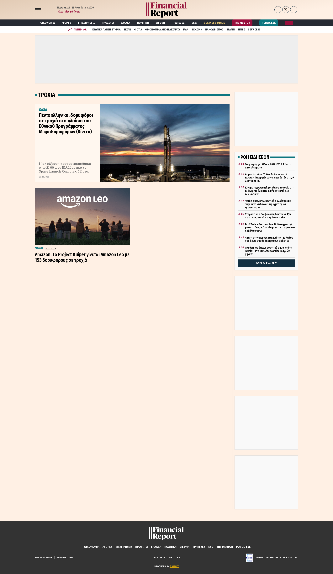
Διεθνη (160, 22)
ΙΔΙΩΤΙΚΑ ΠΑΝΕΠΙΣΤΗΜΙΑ (106, 29)
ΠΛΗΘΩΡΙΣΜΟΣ (214, 29)
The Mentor (242, 22)
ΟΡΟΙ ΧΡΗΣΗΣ (159, 557)
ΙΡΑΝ (185, 29)
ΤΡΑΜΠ (231, 29)
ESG (194, 22)
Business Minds (214, 22)
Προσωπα (108, 22)
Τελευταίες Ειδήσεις (68, 11)
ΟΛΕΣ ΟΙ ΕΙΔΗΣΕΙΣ (266, 263)
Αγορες (66, 22)
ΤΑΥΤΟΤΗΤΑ (175, 557)
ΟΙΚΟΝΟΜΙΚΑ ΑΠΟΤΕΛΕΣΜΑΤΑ (162, 29)
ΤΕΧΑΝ (127, 29)
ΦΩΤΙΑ (138, 29)
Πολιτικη (143, 22)
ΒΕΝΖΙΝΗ (197, 29)
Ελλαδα (125, 22)
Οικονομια (47, 22)
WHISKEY (174, 566)
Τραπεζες (178, 22)
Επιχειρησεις (86, 22)
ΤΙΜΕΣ (241, 29)
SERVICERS (254, 29)
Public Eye (269, 22)
